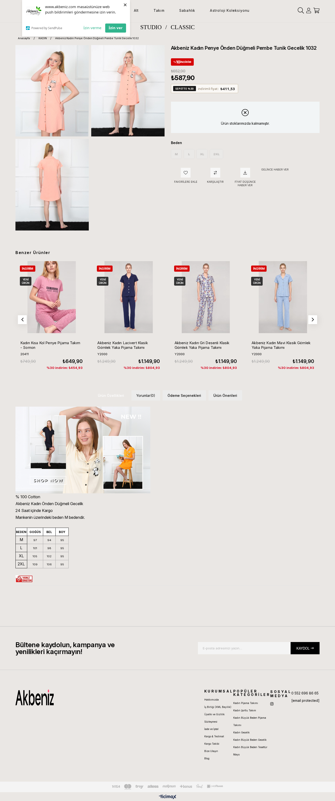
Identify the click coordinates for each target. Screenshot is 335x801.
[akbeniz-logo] (57, 697)
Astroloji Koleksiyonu (229, 10)
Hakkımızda (211, 699)
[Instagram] (271, 704)
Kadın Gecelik (241, 732)
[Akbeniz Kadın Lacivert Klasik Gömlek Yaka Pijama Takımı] (128, 297)
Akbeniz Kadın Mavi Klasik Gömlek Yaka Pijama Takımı (281, 345)
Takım (159, 10)
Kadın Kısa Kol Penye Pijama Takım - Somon (50, 345)
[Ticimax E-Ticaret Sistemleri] (167, 797)
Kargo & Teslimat (214, 736)
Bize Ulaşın (211, 751)
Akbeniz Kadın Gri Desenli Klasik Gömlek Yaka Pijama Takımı (202, 345)
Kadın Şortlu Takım (244, 710)
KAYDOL (302, 648)
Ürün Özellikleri (111, 395)
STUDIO (151, 27)
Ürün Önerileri (225, 395)
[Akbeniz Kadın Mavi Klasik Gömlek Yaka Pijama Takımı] (283, 297)
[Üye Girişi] (308, 10)
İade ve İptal (211, 729)
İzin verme (92, 27)
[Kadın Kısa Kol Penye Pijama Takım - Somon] (51, 297)
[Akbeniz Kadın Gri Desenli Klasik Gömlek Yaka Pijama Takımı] (206, 297)
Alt (136, 10)
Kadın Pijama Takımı (245, 703)
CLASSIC (183, 27)
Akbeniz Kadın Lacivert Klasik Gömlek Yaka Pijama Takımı (122, 345)
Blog (206, 758)
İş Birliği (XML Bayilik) (217, 706)
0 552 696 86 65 (305, 693)
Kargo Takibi (211, 743)
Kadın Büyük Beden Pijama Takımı (249, 721)
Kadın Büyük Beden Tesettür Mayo (250, 751)
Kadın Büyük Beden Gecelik (250, 739)
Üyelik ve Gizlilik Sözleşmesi (214, 718)
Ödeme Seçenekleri (184, 395)
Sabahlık (187, 10)
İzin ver (116, 27)
